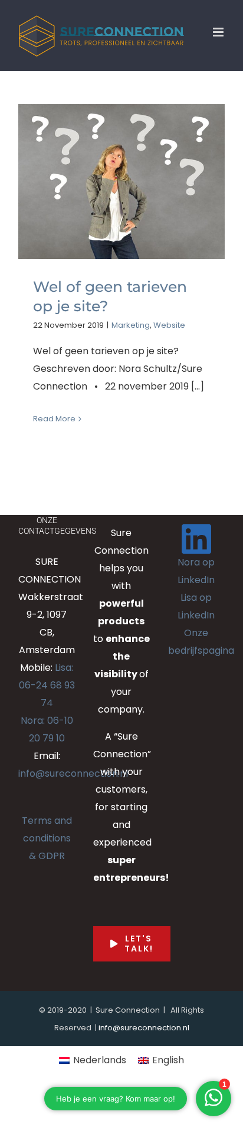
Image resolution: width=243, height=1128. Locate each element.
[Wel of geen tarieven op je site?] (121, 181)
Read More (54, 418)
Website (169, 325)
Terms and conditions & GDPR (47, 838)
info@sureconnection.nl (73, 773)
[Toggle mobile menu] (219, 32)
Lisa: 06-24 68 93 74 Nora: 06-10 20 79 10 (47, 703)
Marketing (130, 325)
